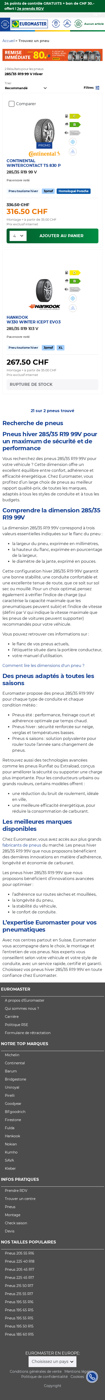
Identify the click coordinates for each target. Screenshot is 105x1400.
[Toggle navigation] (5, 24)
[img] (73, 142)
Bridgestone (15, 1079)
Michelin (12, 1055)
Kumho (11, 1152)
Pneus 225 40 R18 (19, 1261)
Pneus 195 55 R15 (19, 1318)
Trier (8, 83)
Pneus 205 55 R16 (19, 1253)
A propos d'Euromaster (24, 1000)
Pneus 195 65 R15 (19, 1310)
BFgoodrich (15, 1112)
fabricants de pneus (21, 845)
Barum (11, 1071)
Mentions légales (78, 1371)
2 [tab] (56, 56)
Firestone (13, 1120)
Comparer (26, 103)
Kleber (10, 1168)
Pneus (10, 1207)
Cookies (77, 1376)
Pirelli (10, 1095)
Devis (9, 1231)
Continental (15, 1063)
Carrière (12, 1016)
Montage (12, 1215)
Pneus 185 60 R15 (19, 1334)
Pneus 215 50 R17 (19, 1286)
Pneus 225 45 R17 (19, 1277)
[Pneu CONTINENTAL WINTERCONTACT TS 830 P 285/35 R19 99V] (44, 127)
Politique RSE (16, 1025)
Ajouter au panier (62, 235)
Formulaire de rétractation (28, 1033)
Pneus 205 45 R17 (19, 1269)
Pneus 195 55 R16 (19, 1302)
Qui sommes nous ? (22, 1008)
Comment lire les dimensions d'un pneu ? (43, 665)
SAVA (9, 1160)
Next (98, 55)
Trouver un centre (20, 1199)
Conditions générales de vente (36, 1371)
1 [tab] (48, 56)
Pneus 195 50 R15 (19, 1326)
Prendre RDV (16, 1190)
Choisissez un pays (50, 1361)
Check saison (16, 1223)
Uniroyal (12, 1087)
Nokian (11, 1144)
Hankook (12, 1136)
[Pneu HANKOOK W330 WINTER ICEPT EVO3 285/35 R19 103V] (44, 287)
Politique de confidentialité (44, 1376)
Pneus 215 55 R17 (19, 1294)
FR (95, 15)
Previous (6, 55)
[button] (92, 87)
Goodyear (13, 1103)
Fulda (9, 1128)
